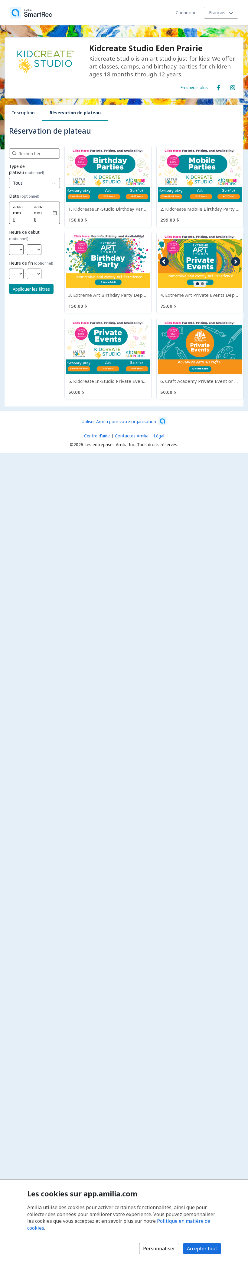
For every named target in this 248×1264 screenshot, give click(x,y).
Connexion (186, 12)
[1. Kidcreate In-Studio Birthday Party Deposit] (108, 186)
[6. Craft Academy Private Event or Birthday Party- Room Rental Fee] (200, 358)
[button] (164, 261)
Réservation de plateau (75, 112)
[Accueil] (31, 12)
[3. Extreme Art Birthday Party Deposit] (108, 272)
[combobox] (28, 183)
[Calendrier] (55, 213)
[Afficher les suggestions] (53, 183)
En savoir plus (194, 87)
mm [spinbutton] (17, 213)
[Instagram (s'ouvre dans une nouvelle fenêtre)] (232, 86)
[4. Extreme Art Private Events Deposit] (200, 272)
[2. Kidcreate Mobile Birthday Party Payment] (200, 186)
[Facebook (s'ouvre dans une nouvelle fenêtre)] (218, 86)
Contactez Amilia (131, 436)
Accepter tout (202, 1248)
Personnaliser (159, 1248)
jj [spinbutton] (14, 219)
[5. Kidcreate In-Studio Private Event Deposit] (108, 358)
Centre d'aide (97, 436)
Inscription (23, 112)
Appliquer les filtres (31, 289)
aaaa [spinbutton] (18, 206)
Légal (159, 436)
